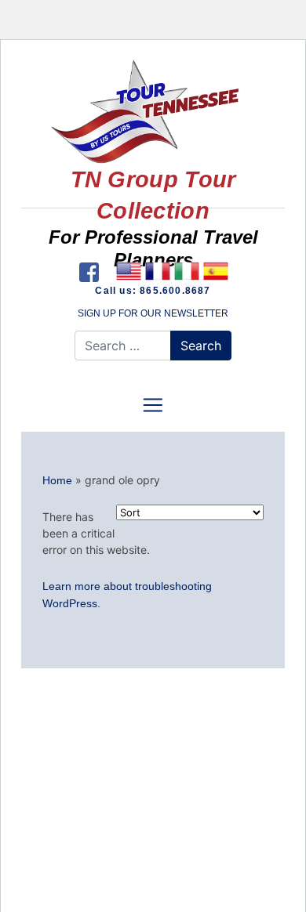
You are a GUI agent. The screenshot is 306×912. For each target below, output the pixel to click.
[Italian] (186, 271)
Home (57, 480)
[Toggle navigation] (153, 405)
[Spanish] (215, 271)
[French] (157, 271)
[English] (128, 271)
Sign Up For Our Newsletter (153, 313)
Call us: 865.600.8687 (152, 290)
